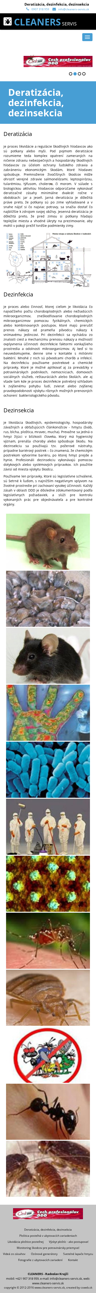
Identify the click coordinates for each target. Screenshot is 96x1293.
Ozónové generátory (44, 1254)
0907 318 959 (40, 9)
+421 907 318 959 (27, 1278)
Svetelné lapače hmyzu (78, 1254)
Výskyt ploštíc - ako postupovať (68, 1241)
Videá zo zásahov (14, 1254)
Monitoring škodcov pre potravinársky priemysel (48, 1248)
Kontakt (73, 1260)
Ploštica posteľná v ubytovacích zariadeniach (48, 1235)
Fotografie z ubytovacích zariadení (40, 1260)
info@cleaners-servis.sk (73, 9)
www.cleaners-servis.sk (48, 1283)
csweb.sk (86, 1287)
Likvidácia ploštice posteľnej (26, 1241)
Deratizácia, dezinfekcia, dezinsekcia (48, 1229)
